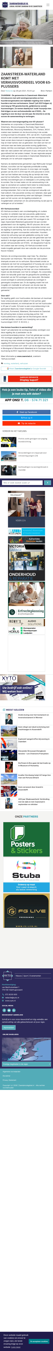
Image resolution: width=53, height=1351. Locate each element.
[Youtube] (9, 1010)
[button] (1, 57)
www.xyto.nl (10, 1001)
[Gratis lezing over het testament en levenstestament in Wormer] (9, 719)
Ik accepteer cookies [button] (39, 1341)
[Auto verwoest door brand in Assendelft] (9, 791)
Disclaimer (6, 1076)
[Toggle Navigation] (48, 5)
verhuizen (24, 363)
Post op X (27, 418)
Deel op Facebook (28, 412)
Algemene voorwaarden (11, 1072)
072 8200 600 (11, 994)
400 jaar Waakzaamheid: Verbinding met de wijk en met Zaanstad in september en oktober (33, 801)
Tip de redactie (28, 423)
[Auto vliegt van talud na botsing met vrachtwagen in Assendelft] (9, 731)
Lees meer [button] (15, 1347)
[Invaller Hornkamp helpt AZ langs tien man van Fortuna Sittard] (9, 779)
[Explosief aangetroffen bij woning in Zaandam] (9, 743)
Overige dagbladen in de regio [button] (15, 1064)
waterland (15, 363)
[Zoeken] (47, 482)
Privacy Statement (9, 1080)
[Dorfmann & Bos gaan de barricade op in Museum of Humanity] (9, 767)
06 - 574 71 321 (36, 400)
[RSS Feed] (14, 1010)
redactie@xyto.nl (12, 998)
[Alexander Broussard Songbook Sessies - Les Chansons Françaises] (9, 755)
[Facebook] (4, 1010)
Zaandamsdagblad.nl (18, 4)
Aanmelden (9, 1027)
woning (7, 363)
